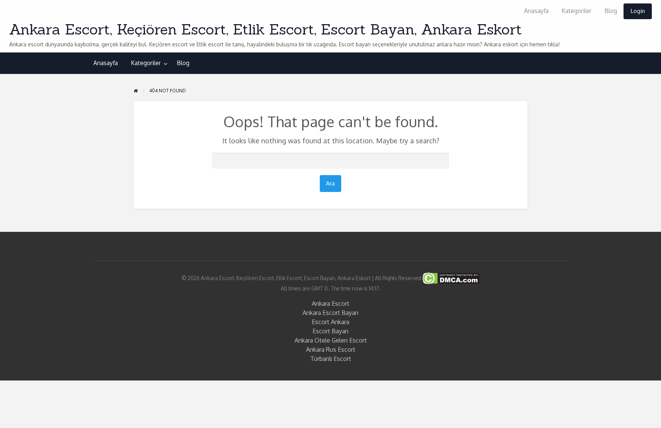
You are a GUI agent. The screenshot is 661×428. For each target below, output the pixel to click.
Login (637, 11)
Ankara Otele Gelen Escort (331, 340)
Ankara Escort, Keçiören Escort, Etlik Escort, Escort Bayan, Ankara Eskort (265, 29)
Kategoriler (576, 11)
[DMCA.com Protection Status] (450, 277)
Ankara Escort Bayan (330, 312)
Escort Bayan (330, 331)
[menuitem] (536, 11)
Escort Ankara (330, 322)
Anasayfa (536, 11)
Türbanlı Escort (330, 358)
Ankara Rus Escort (330, 349)
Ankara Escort (330, 303)
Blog (610, 11)
